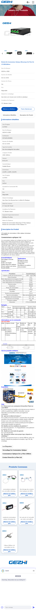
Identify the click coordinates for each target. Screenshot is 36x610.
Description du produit (26, 115)
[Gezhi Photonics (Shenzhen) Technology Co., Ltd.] (6, 2)
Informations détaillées (9, 115)
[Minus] (34, 571)
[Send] (33, 607)
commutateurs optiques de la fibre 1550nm (17, 453)
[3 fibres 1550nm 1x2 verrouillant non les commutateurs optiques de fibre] (9, 535)
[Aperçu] (18, 564)
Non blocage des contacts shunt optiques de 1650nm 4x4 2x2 (27, 490)
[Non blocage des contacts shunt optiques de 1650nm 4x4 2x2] (26, 479)
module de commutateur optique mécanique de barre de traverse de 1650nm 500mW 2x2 (9, 518)
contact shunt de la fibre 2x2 (12, 457)
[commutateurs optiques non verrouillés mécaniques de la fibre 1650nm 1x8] (9, 479)
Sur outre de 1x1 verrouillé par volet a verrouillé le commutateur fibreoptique (27, 518)
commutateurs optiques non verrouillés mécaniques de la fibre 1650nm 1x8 (9, 490)
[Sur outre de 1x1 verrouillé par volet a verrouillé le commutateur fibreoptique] (26, 507)
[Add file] (2, 607)
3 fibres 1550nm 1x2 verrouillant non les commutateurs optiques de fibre (9, 546)
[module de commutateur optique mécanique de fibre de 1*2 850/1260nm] (17, 32)
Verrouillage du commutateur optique (15, 450)
